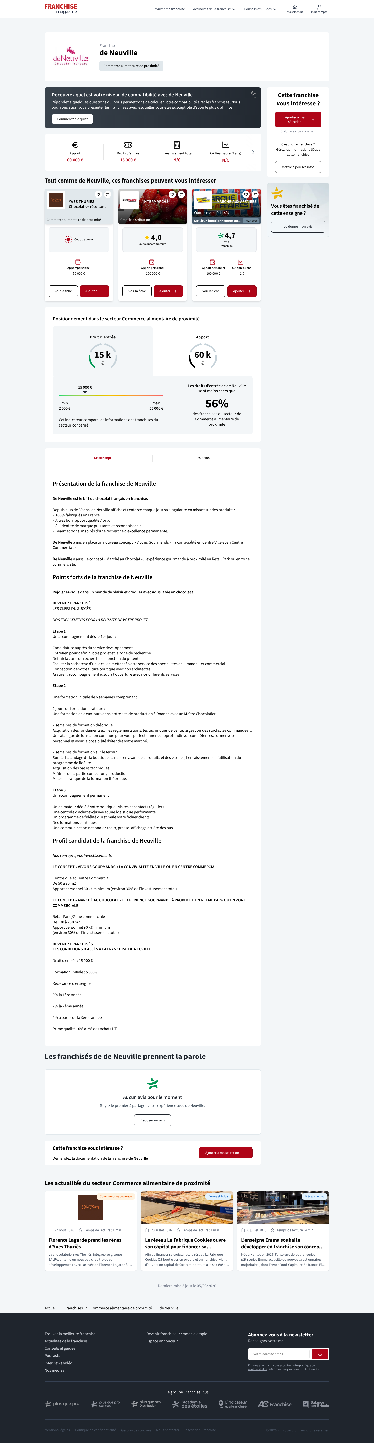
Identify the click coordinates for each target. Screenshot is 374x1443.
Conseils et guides (60, 1348)
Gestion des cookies (136, 1430)
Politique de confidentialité (95, 1430)
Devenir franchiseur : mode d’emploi (177, 1334)
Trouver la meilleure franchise (70, 1334)
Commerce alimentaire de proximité (131, 66)
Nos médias (54, 1370)
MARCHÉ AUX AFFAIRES (237, 201)
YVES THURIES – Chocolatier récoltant (87, 204)
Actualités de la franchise (66, 1341)
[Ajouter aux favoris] (98, 194)
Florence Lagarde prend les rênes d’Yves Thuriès (85, 1243)
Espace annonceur (162, 1341)
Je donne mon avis (298, 226)
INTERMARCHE (156, 201)
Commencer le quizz (72, 119)
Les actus (203, 458)
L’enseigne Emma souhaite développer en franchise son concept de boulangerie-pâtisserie (281, 1247)
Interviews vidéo (59, 1363)
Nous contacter (167, 1430)
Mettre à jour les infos (298, 167)
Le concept (102, 458)
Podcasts (52, 1355)
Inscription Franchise (200, 1430)
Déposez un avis (152, 1120)
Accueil (51, 1308)
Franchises (73, 1308)
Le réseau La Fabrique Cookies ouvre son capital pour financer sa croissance (185, 1247)
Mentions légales (57, 1430)
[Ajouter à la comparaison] (107, 194)
